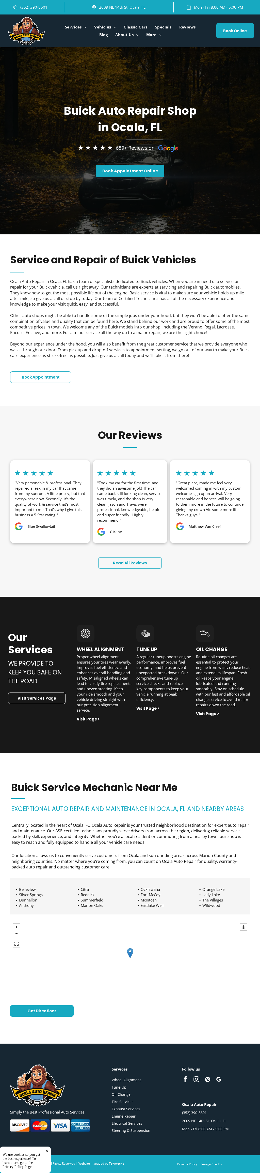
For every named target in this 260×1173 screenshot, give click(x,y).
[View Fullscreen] (16, 943)
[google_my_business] (218, 1080)
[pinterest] (207, 1080)
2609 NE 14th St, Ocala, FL (122, 7)
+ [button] (16, 927)
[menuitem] (75, 27)
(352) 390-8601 (33, 7)
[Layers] (243, 927)
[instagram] (196, 1080)
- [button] (16, 933)
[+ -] (130, 959)
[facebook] (185, 1080)
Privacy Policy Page (17, 1167)
